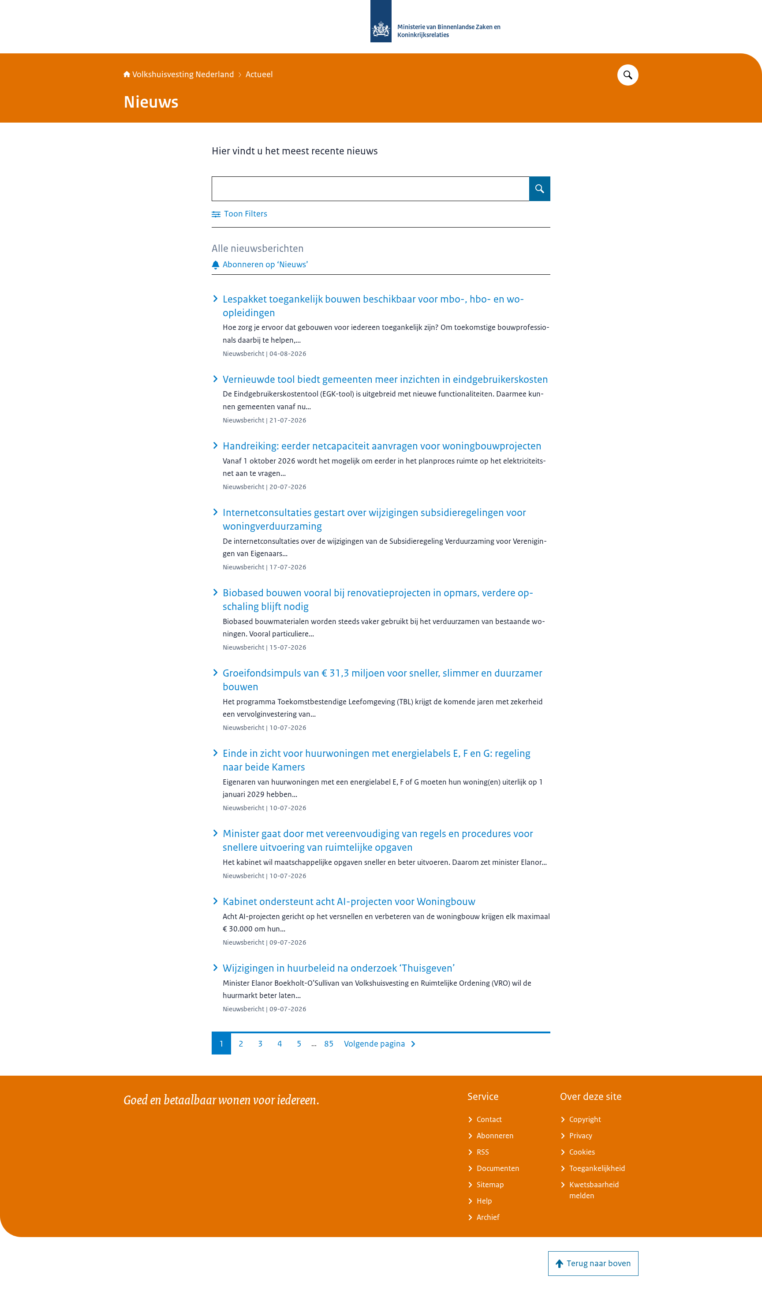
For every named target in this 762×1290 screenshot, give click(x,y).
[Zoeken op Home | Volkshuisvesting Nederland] (628, 75)
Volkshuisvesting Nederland (183, 74)
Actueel (259, 74)
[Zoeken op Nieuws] (539, 188)
